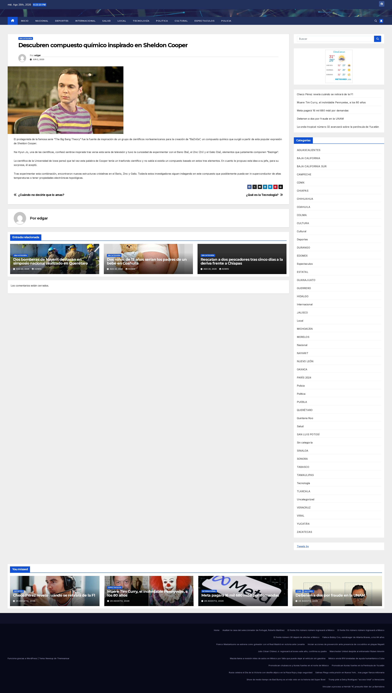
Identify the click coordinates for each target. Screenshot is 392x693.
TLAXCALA (303, 491)
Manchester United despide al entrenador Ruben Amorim (357, 651)
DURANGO (303, 247)
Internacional (85, 20)
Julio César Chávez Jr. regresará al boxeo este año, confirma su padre (292, 651)
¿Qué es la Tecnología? (262, 195)
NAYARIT (302, 353)
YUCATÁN (303, 523)
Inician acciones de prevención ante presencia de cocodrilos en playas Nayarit (346, 644)
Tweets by (303, 546)
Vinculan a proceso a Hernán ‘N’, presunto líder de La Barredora (353, 686)
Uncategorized (305, 499)
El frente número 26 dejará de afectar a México (296, 637)
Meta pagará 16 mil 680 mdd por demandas (323, 110)
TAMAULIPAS (305, 475)
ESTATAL (302, 271)
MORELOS (303, 336)
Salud (106, 20)
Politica (162, 20)
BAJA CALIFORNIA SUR (312, 166)
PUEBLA (302, 401)
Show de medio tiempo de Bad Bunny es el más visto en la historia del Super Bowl (286, 679)
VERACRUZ (304, 507)
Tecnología (141, 20)
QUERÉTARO (305, 410)
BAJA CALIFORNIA (308, 158)
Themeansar (63, 658)
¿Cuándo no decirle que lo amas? (41, 195)
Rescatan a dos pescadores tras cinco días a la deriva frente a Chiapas (242, 261)
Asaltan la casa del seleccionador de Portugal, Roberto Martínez (253, 630)
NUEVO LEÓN (305, 361)
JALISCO (302, 312)
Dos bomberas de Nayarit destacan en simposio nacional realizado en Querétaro (50, 261)
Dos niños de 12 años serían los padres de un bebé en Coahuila (147, 261)
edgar (37, 55)
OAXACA (302, 369)
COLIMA (302, 215)
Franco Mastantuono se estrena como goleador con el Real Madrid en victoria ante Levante (260, 644)
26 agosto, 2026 (25, 601)
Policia (226, 20)
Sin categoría (25, 38)
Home (216, 630)
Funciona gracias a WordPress (23, 658)
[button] (376, 20)
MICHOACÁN (305, 328)
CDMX (301, 182)
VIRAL (300, 515)
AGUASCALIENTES (308, 150)
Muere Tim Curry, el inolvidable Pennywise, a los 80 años (331, 102)
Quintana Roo (305, 418)
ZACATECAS (304, 531)
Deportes (62, 20)
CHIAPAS (302, 190)
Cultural (181, 20)
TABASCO (303, 466)
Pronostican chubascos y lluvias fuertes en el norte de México (299, 665)
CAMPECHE (304, 174)
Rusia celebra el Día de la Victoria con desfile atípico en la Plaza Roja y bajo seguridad (270, 672)
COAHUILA (303, 206)
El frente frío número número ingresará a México (311, 630)
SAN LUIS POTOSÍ (308, 434)
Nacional (41, 20)
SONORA (302, 458)
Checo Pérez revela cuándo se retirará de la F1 (325, 94)
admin (37, 269)
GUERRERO (304, 288)
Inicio (25, 20)
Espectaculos (204, 20)
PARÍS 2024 (304, 377)
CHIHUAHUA (305, 198)
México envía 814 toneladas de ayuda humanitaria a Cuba (356, 658)
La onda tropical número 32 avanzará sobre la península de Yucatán (338, 126)
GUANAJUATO (306, 280)
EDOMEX (302, 255)
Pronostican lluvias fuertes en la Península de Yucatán (358, 665)
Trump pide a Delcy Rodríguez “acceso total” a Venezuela (356, 679)
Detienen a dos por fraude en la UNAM (320, 118)
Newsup (49, 658)
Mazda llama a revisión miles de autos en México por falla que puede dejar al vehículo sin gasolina (277, 658)
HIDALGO (302, 296)
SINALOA (302, 450)
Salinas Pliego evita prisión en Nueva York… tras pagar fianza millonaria (349, 672)
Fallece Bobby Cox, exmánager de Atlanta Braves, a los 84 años (353, 637)
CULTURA (303, 223)
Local (122, 20)
